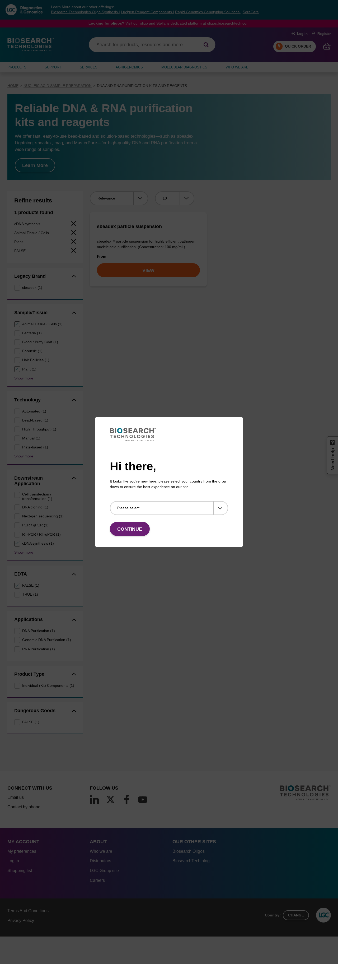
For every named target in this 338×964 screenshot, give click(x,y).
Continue (129, 529)
